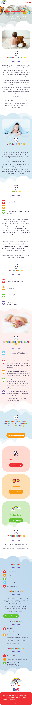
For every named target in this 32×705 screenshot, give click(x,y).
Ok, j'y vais (15, 520)
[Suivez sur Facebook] (14, 689)
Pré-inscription (10, 616)
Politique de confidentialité (9, 699)
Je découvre (15, 465)
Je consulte (15, 492)
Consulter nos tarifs (15, 435)
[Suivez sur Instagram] (17, 689)
